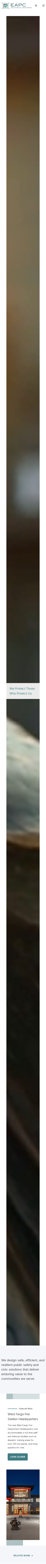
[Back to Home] (16, 5)
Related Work (22, 1555)
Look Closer (17, 1457)
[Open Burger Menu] (43, 5)
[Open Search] (36, 5)
